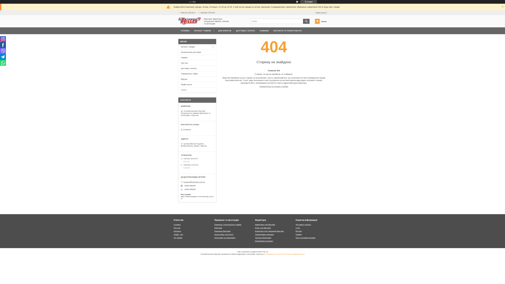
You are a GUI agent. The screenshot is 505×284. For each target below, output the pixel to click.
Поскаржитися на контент (274, 254)
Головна (185, 31)
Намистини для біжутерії (265, 225)
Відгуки (184, 79)
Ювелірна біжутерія (222, 231)
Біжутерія (218, 228)
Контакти (177, 231)
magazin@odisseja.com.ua (194, 182)
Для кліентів (224, 31)
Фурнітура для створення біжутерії (269, 231)
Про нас (184, 63)
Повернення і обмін (189, 74)
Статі (298, 228)
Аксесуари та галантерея (224, 238)
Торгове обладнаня (263, 238)
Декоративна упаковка (264, 234)
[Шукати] (306, 21)
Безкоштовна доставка (191, 52)
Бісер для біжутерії (263, 228)
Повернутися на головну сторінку (273, 86)
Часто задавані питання (305, 238)
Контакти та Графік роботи (287, 31)
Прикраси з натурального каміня (227, 225)
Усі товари (178, 238)
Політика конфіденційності (295, 254)
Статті (183, 90)
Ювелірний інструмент (264, 241)
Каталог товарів (202, 31)
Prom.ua (265, 252)
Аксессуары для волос (223, 234)
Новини (184, 58)
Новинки (264, 31)
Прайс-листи (186, 84)
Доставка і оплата (245, 31)
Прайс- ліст (178, 234)
